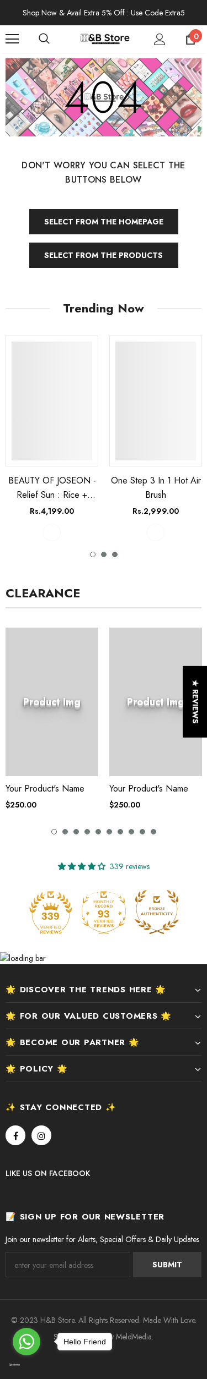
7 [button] (120, 831)
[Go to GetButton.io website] (26, 1365)
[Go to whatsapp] (26, 1341)
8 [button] (131, 831)
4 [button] (87, 831)
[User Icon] (160, 39)
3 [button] (115, 554)
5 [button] (98, 831)
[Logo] (105, 38)
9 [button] (142, 831)
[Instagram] (41, 1135)
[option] (52, 438)
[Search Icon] (55, 39)
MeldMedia (134, 1336)
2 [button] (104, 554)
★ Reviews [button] (195, 701)
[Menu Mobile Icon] (12, 39)
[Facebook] (15, 1135)
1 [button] (92, 554)
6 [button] (109, 831)
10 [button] (153, 831)
